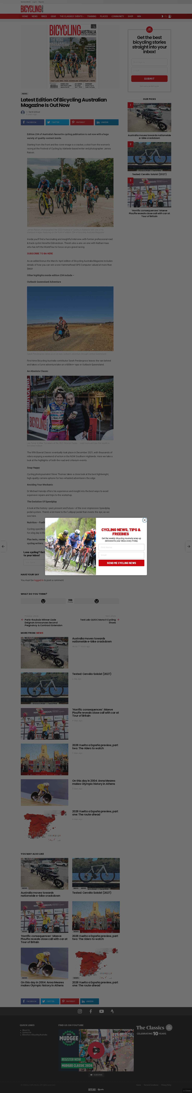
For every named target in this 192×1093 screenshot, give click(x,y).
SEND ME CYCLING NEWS (121, 562)
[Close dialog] (144, 520)
